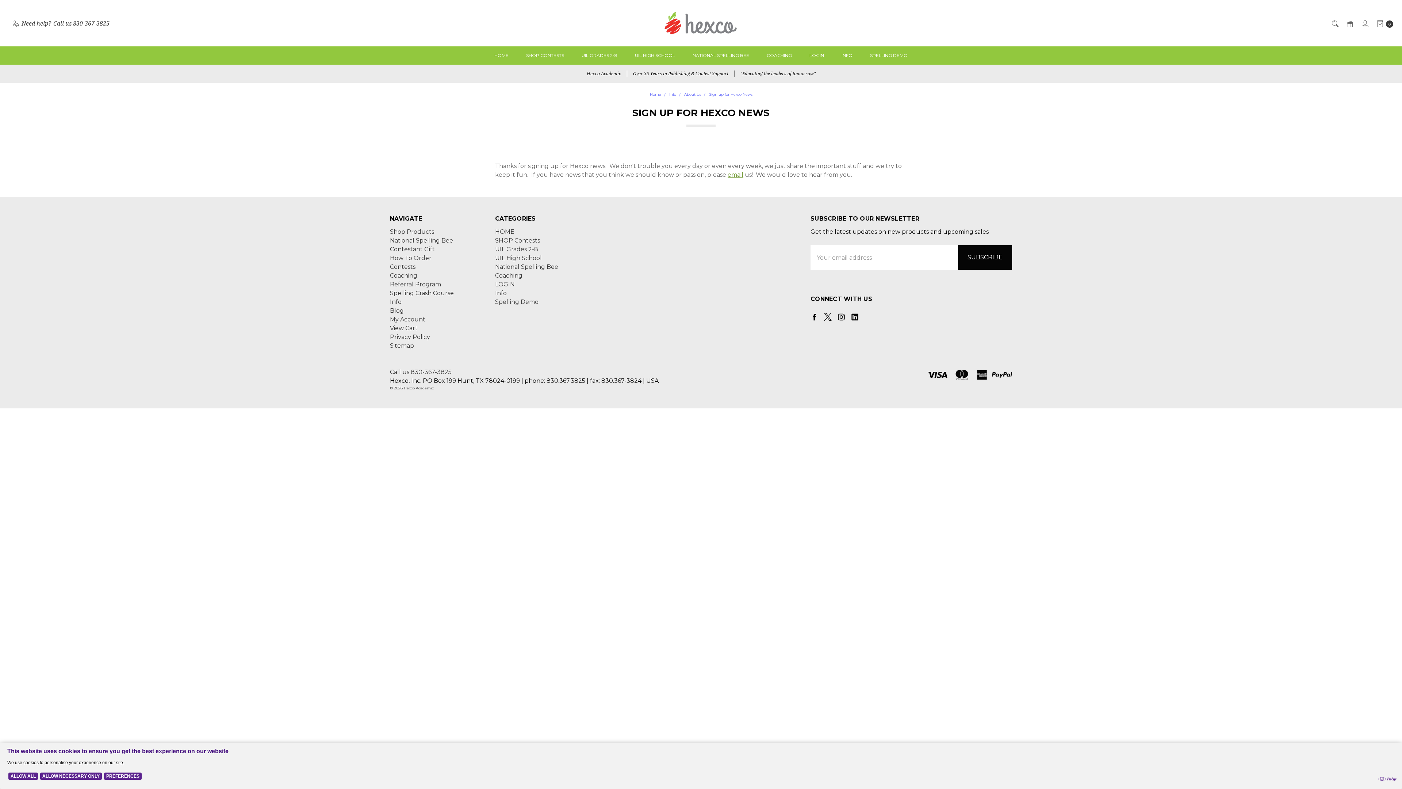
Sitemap (402, 345)
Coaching (779, 55)
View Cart (404, 328)
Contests (402, 266)
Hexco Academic (604, 73)
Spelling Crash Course (422, 293)
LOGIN (816, 55)
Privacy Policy (410, 336)
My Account (407, 319)
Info (847, 55)
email (735, 174)
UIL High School (655, 55)
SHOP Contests (545, 55)
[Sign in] (1364, 23)
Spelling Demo (889, 55)
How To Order (411, 258)
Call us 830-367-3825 (421, 372)
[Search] (1334, 23)
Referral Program (415, 284)
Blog (397, 310)
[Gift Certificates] (1349, 23)
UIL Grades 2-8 (599, 55)
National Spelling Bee (721, 55)
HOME (501, 55)
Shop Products (412, 231)
